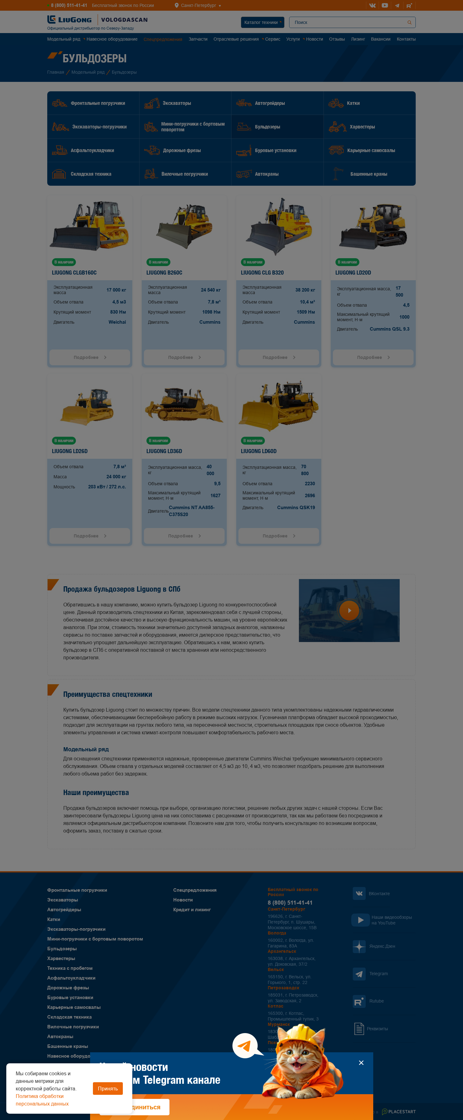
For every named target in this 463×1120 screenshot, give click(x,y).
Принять (108, 1088)
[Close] (361, 1062)
